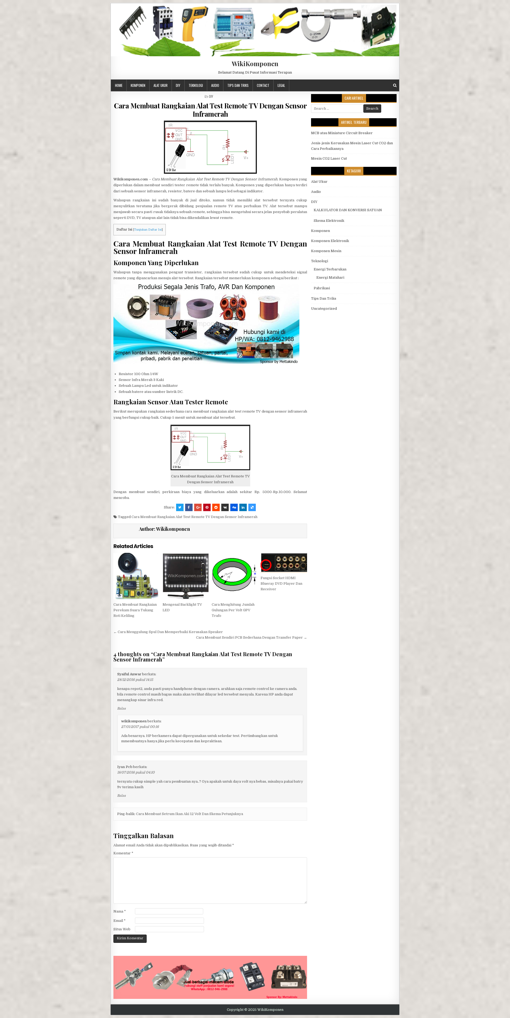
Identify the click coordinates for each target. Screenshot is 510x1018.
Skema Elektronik (329, 221)
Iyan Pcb (124, 767)
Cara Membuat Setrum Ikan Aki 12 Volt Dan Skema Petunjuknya (189, 814)
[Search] (395, 85)
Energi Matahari (330, 277)
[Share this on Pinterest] (207, 507)
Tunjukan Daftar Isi (148, 229)
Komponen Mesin (326, 251)
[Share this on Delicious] (252, 507)
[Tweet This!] (180, 507)
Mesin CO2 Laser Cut (329, 158)
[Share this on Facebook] (189, 507)
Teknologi (196, 85)
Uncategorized (324, 309)
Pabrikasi (322, 288)
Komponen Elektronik (330, 241)
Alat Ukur (161, 85)
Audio (215, 85)
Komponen (138, 85)
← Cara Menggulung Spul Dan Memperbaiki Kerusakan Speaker (168, 632)
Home (118, 85)
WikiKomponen (255, 63)
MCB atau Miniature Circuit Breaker (342, 133)
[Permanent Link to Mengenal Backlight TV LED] (186, 576)
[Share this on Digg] (234, 507)
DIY (178, 85)
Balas (121, 708)
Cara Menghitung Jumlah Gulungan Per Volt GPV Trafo (233, 610)
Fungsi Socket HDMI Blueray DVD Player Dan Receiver (281, 583)
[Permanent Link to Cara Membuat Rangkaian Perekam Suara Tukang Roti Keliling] (136, 576)
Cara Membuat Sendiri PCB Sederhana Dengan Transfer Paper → (251, 637)
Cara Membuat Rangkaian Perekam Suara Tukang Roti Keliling (135, 610)
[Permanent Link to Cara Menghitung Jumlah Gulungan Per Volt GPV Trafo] (235, 576)
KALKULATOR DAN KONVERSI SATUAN (348, 210)
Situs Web (121, 929)
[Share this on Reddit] (216, 507)
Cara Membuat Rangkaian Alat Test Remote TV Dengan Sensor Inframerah (210, 109)
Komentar (123, 853)
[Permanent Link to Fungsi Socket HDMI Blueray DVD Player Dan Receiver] (284, 563)
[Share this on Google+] (198, 507)
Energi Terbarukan (330, 269)
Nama (119, 911)
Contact (263, 85)
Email (119, 921)
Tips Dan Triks (238, 85)
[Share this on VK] (225, 507)
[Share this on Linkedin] (243, 507)
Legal (281, 85)
